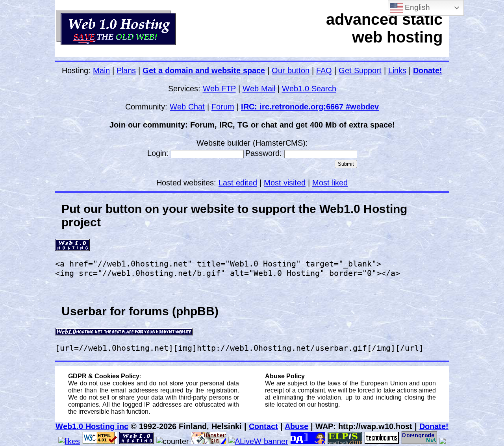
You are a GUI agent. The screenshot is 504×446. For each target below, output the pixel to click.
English (416, 7)
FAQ (324, 70)
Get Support (360, 70)
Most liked (330, 182)
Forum (222, 106)
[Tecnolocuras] (382, 441)
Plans (126, 70)
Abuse (296, 426)
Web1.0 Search (309, 88)
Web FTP (219, 88)
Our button (290, 70)
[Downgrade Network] (419, 441)
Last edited (238, 182)
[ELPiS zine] (345, 441)
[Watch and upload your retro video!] (442, 441)
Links (397, 70)
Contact (263, 426)
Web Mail (259, 88)
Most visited (285, 182)
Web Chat (187, 106)
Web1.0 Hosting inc (92, 426)
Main (101, 70)
